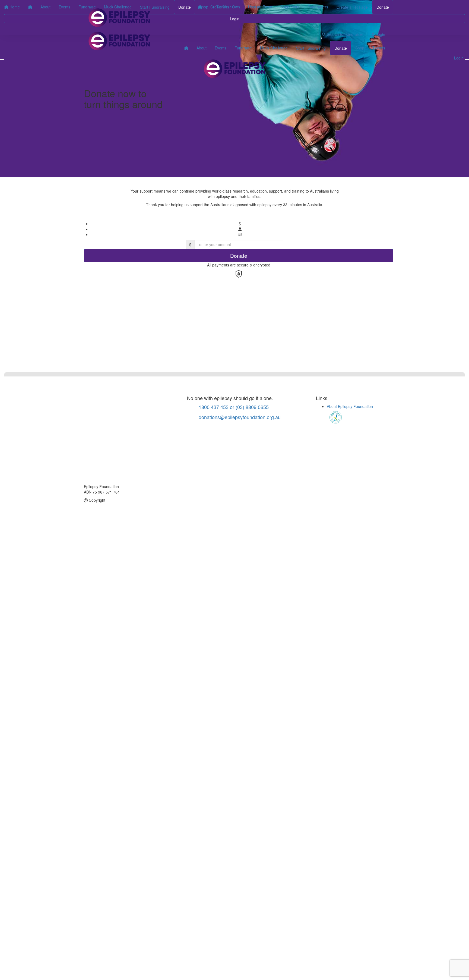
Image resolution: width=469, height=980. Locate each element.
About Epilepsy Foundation (350, 406)
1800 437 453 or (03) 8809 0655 (233, 406)
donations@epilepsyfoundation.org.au (239, 416)
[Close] (467, 59)
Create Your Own (225, 7)
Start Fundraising (311, 48)
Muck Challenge (274, 48)
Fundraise (243, 48)
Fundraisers (318, 7)
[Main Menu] (2, 59)
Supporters (289, 7)
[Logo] (119, 17)
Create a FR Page (352, 7)
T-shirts (378, 48)
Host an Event (260, 7)
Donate (382, 7)
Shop (359, 48)
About (202, 48)
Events (220, 48)
